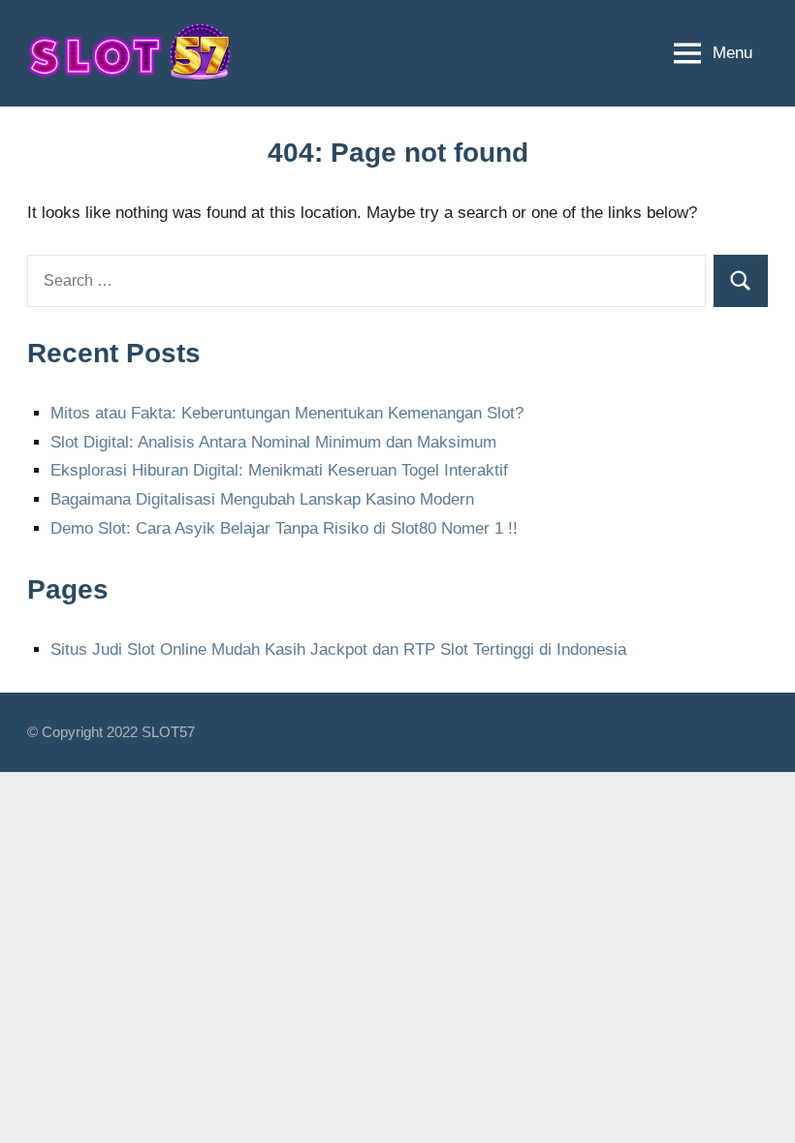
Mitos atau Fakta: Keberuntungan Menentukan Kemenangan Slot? (287, 413)
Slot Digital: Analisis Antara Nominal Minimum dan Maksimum (273, 442)
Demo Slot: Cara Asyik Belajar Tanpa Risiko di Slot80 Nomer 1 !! (284, 528)
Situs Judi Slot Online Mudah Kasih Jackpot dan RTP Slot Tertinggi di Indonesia (338, 649)
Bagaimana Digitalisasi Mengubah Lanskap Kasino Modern (262, 499)
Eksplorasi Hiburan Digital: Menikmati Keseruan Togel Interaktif (279, 470)
